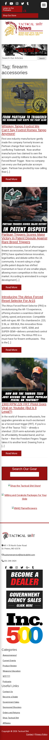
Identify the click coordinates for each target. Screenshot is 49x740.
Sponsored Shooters (12, 707)
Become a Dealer (10, 697)
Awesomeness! (10, 655)
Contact (29, 734)
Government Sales (11, 702)
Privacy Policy (41, 734)
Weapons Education (12, 671)
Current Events (9, 660)
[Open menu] (44, 5)
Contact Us (8, 691)
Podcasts (7, 681)
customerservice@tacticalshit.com (19, 555)
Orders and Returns (11, 712)
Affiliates (7, 723)
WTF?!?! (6, 676)
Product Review (10, 666)
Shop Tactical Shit (11, 718)
